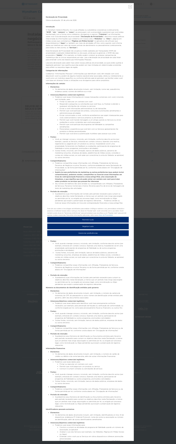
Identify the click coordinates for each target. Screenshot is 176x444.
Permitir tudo (88, 220)
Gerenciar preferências (88, 233)
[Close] (130, 6)
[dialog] (88, 222)
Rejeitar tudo (88, 226)
